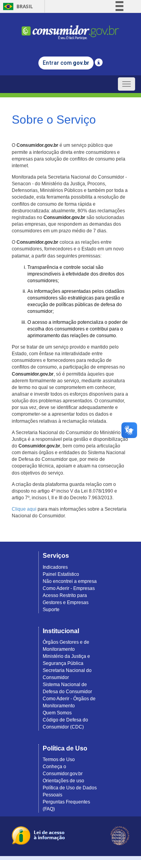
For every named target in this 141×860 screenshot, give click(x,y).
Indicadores (55, 567)
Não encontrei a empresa (70, 581)
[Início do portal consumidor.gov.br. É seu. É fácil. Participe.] (70, 29)
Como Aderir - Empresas (69, 588)
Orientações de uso (63, 780)
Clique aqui (24, 509)
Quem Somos (57, 713)
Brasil (16, 6)
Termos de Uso (59, 759)
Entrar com (66, 63)
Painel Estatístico (61, 574)
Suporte (51, 609)
